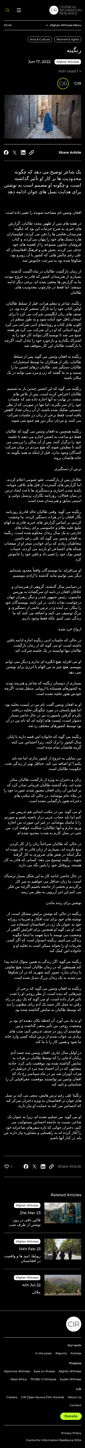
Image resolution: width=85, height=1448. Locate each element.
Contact (75, 1405)
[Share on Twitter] (14, 152)
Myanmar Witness (17, 1371)
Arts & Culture (40, 39)
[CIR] (53, 10)
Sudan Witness (70, 1379)
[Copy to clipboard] (31, 152)
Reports (61, 1353)
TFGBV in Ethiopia (43, 1379)
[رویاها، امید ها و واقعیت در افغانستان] (42, 1254)
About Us (74, 1397)
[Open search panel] (7, 10)
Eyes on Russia (44, 1371)
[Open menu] (19, 10)
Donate (70, 1416)
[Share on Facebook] (6, 152)
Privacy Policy (71, 1433)
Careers (11, 1397)
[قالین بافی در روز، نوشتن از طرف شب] (42, 1218)
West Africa (18, 1379)
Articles (76, 1353)
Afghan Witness (70, 1371)
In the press (43, 1353)
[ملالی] (42, 1285)
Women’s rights (67, 39)
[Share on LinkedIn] (23, 152)
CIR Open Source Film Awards (42, 1397)
